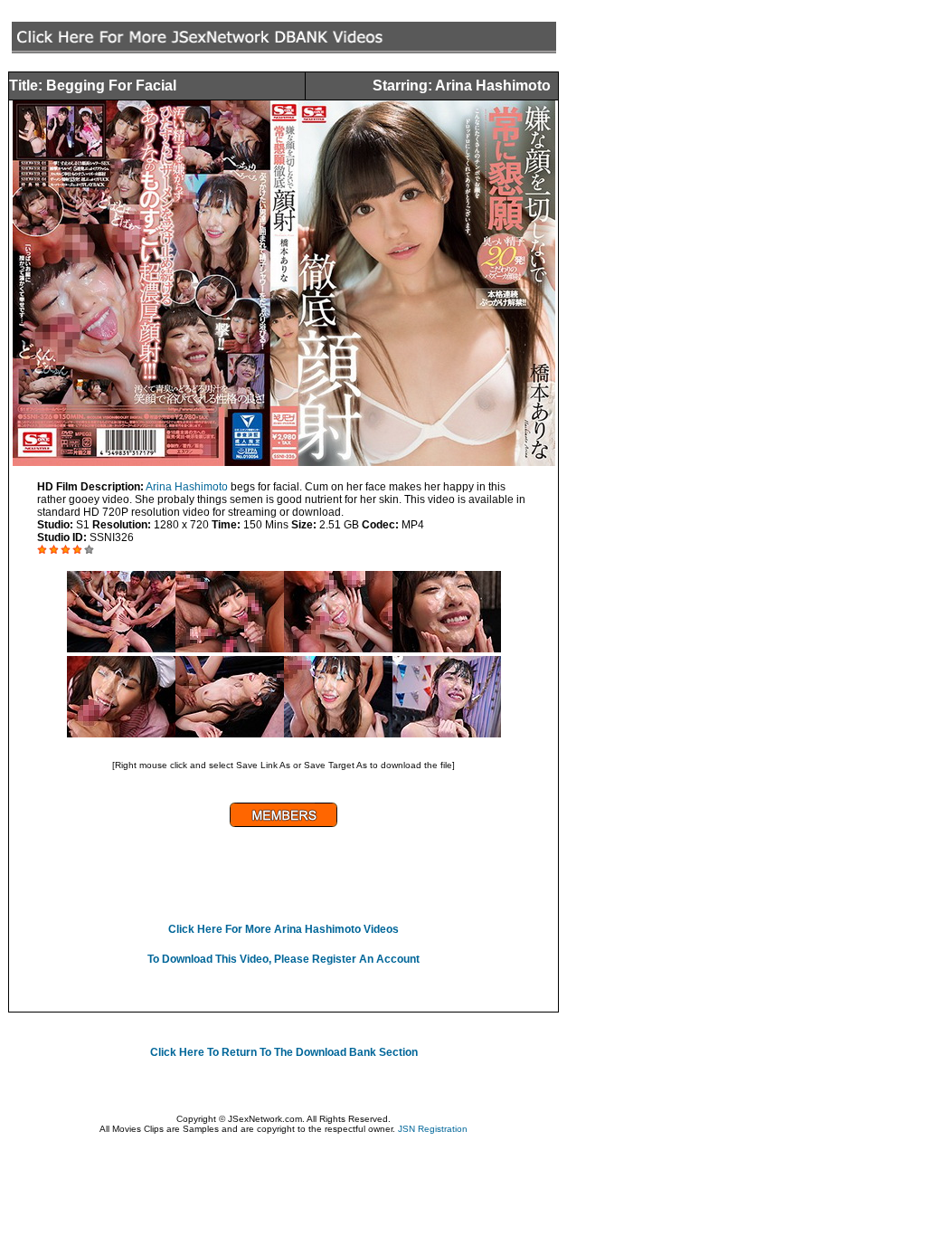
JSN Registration (433, 1129)
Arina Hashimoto (187, 486)
